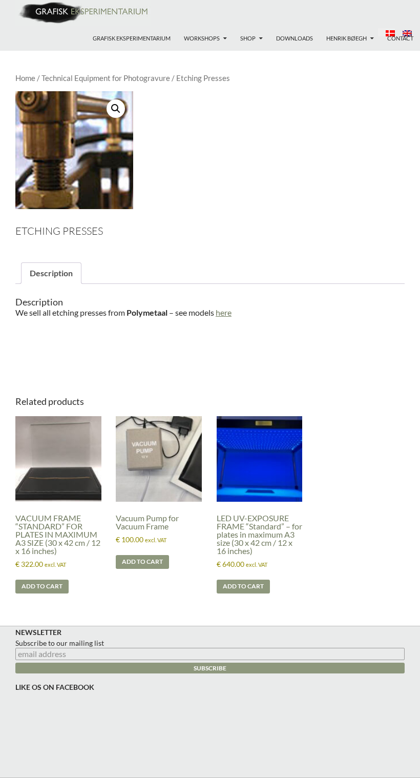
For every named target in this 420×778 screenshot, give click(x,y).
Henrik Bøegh (346, 38)
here (224, 312)
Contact (400, 38)
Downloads (294, 38)
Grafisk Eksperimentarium (132, 38)
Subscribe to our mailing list (59, 643)
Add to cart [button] (42, 586)
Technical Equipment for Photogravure (105, 78)
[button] (116, 108)
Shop (248, 38)
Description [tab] (51, 273)
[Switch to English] (403, 32)
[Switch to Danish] (386, 32)
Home (25, 78)
